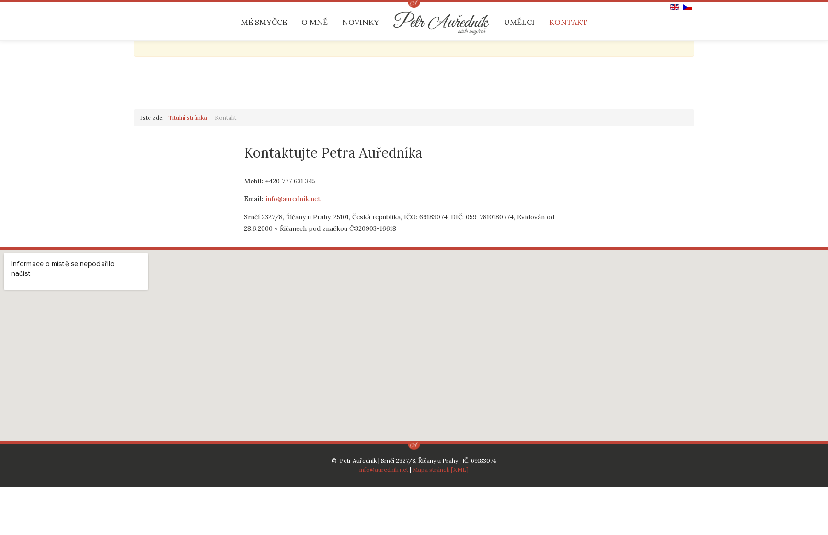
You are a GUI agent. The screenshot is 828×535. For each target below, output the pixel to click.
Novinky (360, 22)
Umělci (519, 22)
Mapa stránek (431, 469)
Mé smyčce (264, 22)
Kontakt (568, 22)
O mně (314, 22)
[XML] (460, 469)
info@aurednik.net (293, 199)
